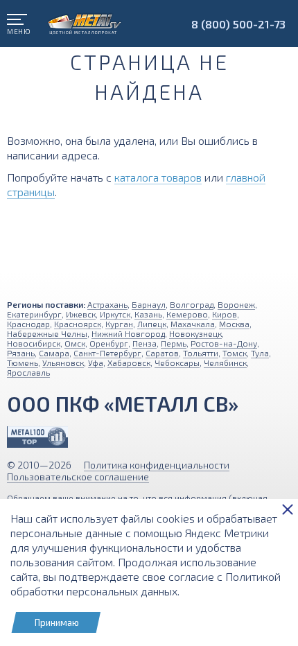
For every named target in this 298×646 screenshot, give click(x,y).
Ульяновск (63, 362)
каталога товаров (158, 177)
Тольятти (200, 353)
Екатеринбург (34, 314)
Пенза (144, 343)
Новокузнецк (195, 333)
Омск (74, 343)
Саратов (162, 353)
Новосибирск (33, 343)
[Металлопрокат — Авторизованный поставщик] (37, 437)
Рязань (21, 353)
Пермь (173, 343)
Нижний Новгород (128, 333)
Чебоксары (177, 362)
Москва (234, 324)
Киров (224, 314)
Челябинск (225, 362)
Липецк (151, 324)
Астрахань (107, 304)
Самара (54, 353)
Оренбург (108, 343)
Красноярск (77, 324)
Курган (119, 324)
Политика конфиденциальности (156, 465)
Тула (260, 353)
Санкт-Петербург (107, 353)
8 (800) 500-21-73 (238, 23)
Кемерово (187, 314)
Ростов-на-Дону (224, 343)
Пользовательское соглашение (78, 476)
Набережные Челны (47, 333)
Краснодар (28, 324)
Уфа (95, 362)
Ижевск (81, 314)
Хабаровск (128, 362)
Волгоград (191, 304)
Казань (148, 314)
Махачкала (192, 324)
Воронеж (236, 304)
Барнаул (149, 304)
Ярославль (28, 372)
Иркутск (115, 314)
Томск (234, 353)
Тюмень (22, 362)
